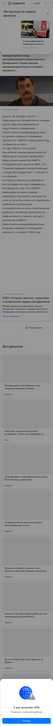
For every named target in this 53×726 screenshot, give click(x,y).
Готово (26, 721)
